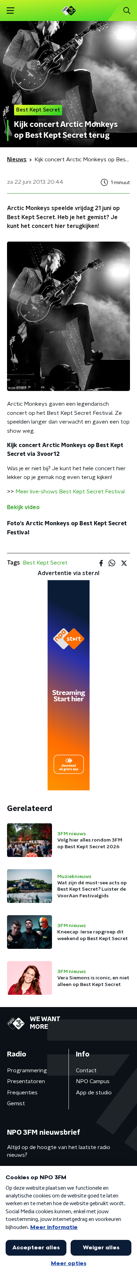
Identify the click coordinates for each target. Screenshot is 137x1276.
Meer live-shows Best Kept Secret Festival (70, 491)
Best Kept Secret (45, 563)
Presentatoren (26, 1081)
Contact (86, 1070)
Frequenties (22, 1092)
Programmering (27, 1070)
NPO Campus (93, 1081)
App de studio (94, 1092)
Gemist (16, 1103)
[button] (10, 10)
